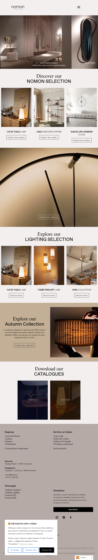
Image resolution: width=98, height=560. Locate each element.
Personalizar (15, 550)
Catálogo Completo (13, 490)
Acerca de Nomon (12, 436)
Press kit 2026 (10, 498)
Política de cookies (26, 544)
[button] (79, 7)
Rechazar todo (30, 550)
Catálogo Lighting (12, 493)
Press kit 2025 (10, 495)
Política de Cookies (61, 439)
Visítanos (8, 442)
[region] (31, 537)
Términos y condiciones (63, 444)
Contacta (8, 439)
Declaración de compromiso (16, 449)
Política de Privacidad (62, 442)
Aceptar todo (47, 550)
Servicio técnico (59, 449)
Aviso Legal (58, 436)
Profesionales (10, 444)
